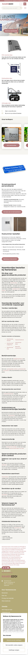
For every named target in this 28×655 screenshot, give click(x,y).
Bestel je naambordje (11, 31)
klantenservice (18, 527)
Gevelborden (23, 551)
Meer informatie (7, 635)
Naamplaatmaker (6, 546)
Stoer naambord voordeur (12, 551)
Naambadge (10, 558)
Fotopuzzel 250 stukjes (13, 565)
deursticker (4, 494)
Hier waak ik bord (13, 560)
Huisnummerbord (19, 339)
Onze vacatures (6, 601)
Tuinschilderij (8, 561)
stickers (3, 290)
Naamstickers (5, 476)
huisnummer (12, 415)
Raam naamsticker (16, 561)
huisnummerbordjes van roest (16, 448)
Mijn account (21, 3)
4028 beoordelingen (7, 572)
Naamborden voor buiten (8, 557)
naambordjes (13, 282)
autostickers (6, 370)
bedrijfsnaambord (18, 358)
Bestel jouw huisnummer (10, 259)
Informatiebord (15, 546)
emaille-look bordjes (11, 446)
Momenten (5, 593)
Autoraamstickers (13, 548)
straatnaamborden (8, 393)
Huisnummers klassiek (14, 555)
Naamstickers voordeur (8, 552)
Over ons (4, 595)
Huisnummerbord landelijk (8, 549)
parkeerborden (22, 369)
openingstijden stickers (12, 369)
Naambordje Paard (16, 554)
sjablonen (4, 464)
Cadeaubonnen (6, 612)
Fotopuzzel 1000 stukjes (13, 563)
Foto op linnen (21, 548)
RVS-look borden (11, 145)
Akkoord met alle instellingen (14, 640)
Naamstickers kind (19, 552)
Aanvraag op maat (7, 609)
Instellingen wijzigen (14, 650)
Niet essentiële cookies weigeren (14, 645)
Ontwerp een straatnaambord (12, 212)
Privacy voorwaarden (8, 598)
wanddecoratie (16, 288)
